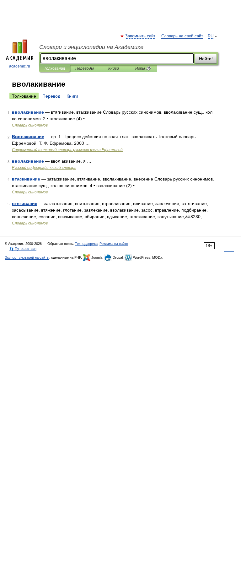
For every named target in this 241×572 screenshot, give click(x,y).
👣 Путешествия (22, 249)
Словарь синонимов (30, 125)
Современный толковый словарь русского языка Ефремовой (67, 150)
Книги (113, 68)
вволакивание (28, 112)
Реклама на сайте (113, 244)
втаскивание (26, 178)
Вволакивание (28, 136)
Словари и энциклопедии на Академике (91, 47)
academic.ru (19, 66)
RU (210, 36)
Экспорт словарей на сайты (27, 257)
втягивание (24, 203)
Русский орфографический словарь (44, 167)
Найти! (206, 58)
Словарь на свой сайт (182, 36)
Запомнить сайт (140, 36)
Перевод (51, 96)
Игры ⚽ (143, 68)
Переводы (84, 68)
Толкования (54, 68)
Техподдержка (86, 244)
